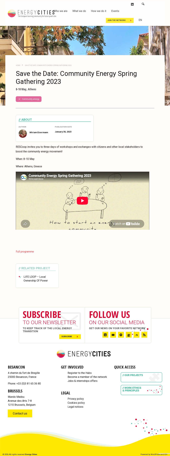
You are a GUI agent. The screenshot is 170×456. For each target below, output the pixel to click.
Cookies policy (76, 402)
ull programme (25, 251)
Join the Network (116, 20)
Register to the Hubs (80, 372)
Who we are (60, 11)
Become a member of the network (87, 376)
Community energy (30, 99)
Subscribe (66, 336)
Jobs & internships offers (82, 380)
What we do (79, 11)
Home (18, 65)
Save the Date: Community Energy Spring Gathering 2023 (47, 65)
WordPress (155, 454)
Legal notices (75, 406)
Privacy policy (76, 398)
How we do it (98, 11)
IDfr (166, 454)
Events (115, 11)
